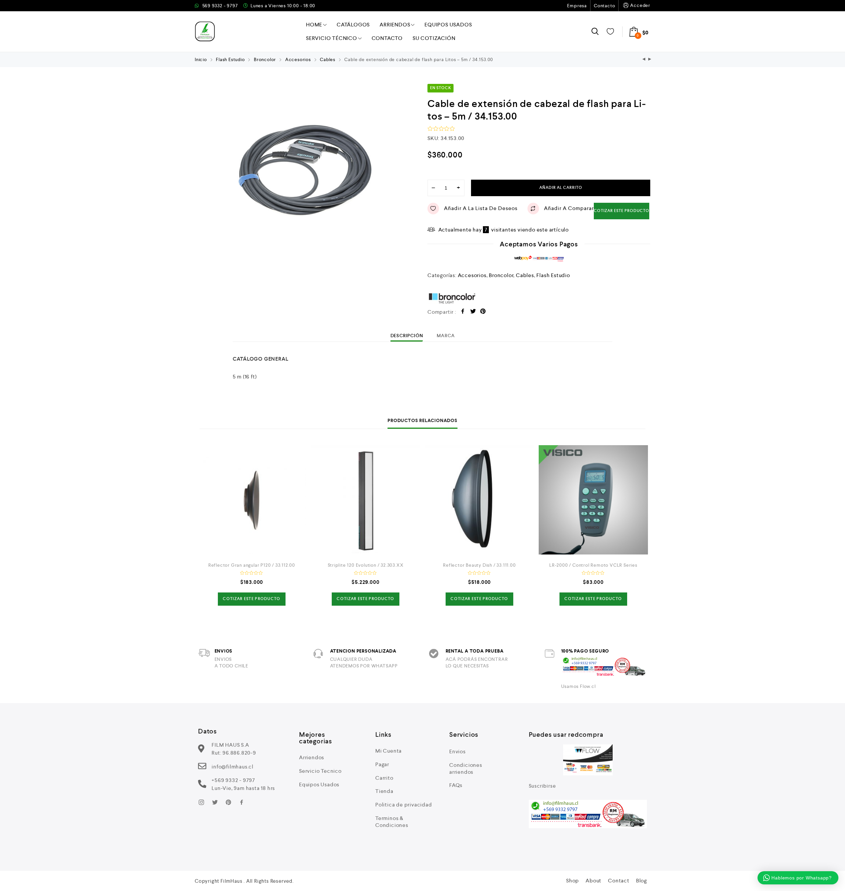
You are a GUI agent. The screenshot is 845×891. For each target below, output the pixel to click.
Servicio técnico (331, 38)
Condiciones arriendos (465, 768)
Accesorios (298, 59)
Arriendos (395, 24)
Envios (457, 751)
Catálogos (353, 24)
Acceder (640, 5)
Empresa (577, 6)
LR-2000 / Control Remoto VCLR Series (593, 565)
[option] (306, 173)
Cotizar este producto (621, 210)
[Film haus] (205, 31)
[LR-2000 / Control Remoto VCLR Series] (593, 499)
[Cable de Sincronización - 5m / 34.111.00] (644, 59)
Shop (572, 880)
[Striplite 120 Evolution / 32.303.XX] (365, 499)
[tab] (406, 335)
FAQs (455, 785)
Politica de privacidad (403, 804)
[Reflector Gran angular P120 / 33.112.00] (251, 499)
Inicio (201, 59)
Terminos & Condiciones (391, 822)
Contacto (604, 6)
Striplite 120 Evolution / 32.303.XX (366, 565)
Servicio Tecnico (320, 770)
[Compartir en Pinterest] (483, 312)
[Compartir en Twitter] (473, 312)
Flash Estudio (230, 59)
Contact (618, 880)
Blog (641, 880)
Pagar (382, 764)
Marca (446, 336)
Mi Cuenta (388, 750)
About (593, 880)
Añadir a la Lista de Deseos (481, 208)
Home (314, 24)
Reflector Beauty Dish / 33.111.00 (479, 565)
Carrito (384, 777)
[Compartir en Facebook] (462, 312)
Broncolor (265, 59)
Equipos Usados (448, 24)
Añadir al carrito (560, 187)
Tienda (384, 791)
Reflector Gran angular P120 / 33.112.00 (251, 565)
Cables (327, 59)
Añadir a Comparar (569, 208)
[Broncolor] (538, 298)
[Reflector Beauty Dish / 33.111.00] (479, 499)
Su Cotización (434, 38)
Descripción (406, 336)
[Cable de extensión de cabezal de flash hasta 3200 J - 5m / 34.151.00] (650, 59)
